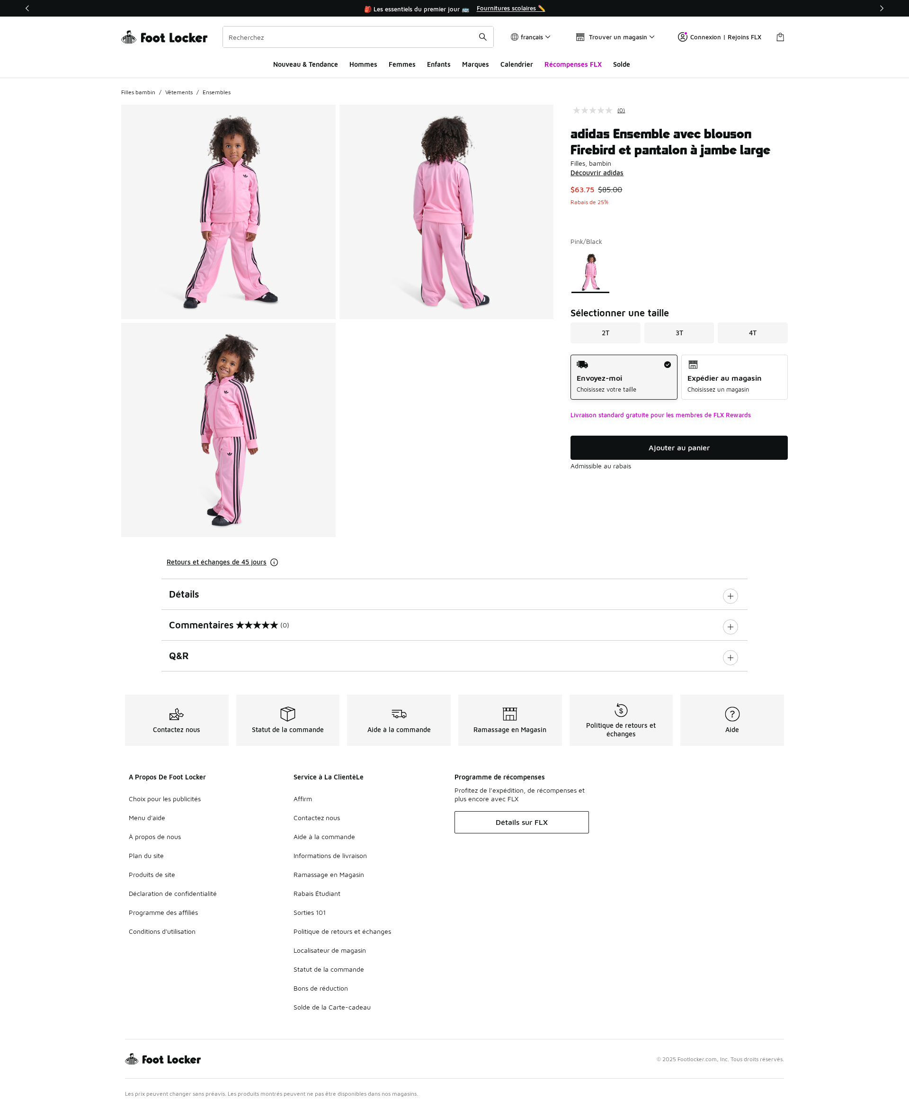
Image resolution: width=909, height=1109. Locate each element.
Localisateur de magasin (330, 950)
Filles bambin (138, 92)
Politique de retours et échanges (342, 931)
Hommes (363, 64)
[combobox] (358, 37)
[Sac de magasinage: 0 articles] (780, 37)
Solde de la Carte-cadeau (332, 1007)
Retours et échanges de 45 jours (217, 562)
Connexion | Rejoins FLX (725, 37)
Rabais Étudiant (317, 893)
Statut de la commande (329, 969)
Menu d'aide (147, 818)
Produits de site (152, 874)
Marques (475, 64)
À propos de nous (155, 836)
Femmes (402, 64)
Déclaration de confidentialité (173, 893)
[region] (454, 8)
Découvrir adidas (597, 173)
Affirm (303, 799)
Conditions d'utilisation (162, 931)
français (532, 37)
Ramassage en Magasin (329, 874)
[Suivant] (881, 8)
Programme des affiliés (163, 912)
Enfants (439, 64)
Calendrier (516, 64)
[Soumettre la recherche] (482, 37)
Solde (621, 64)
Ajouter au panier (679, 447)
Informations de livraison (330, 855)
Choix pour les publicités (165, 799)
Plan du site (146, 855)
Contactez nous (317, 818)
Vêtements (179, 92)
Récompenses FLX (573, 64)
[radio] (623, 377)
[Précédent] (27, 8)
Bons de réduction (321, 988)
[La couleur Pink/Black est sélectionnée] (590, 272)
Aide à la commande (324, 836)
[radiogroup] (679, 377)
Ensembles (217, 92)
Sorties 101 (310, 912)
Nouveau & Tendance (305, 64)
